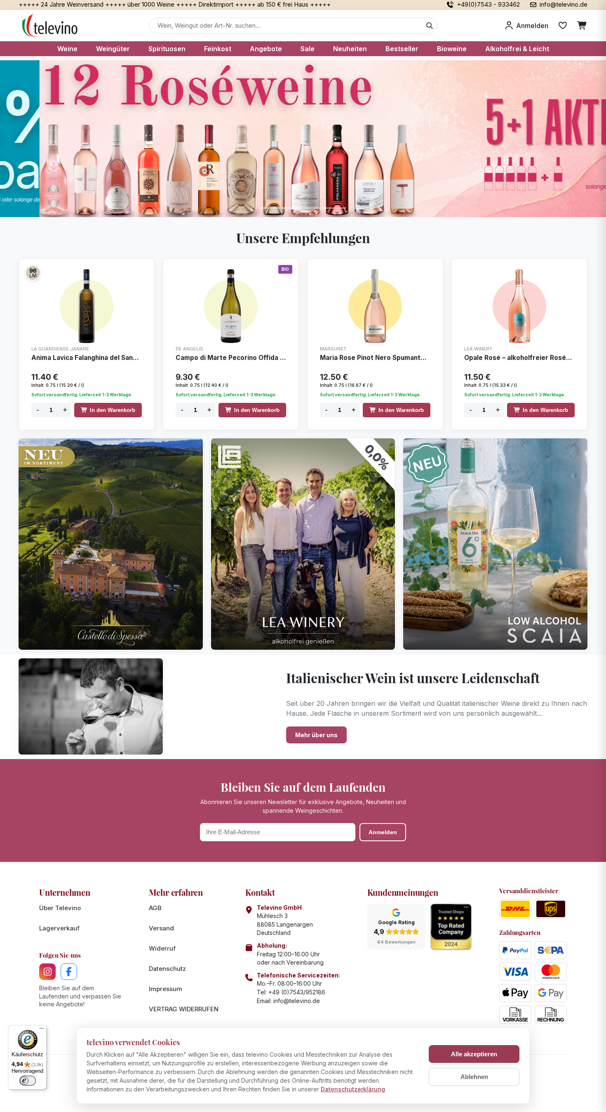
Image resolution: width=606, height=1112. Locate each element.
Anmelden (383, 832)
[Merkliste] (563, 25)
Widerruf (162, 948)
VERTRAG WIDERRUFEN (183, 1009)
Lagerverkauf (59, 928)
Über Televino (60, 908)
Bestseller (401, 49)
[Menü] (42, 1030)
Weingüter (113, 49)
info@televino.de (296, 1000)
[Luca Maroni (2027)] (33, 273)
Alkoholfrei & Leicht (517, 49)
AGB (155, 908)
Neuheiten (350, 49)
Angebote (266, 49)
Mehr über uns (316, 734)
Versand (161, 928)
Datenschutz (167, 968)
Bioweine (452, 49)
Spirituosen (167, 49)
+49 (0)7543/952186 (296, 992)
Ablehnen (474, 1076)
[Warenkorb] (582, 25)
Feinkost (217, 49)
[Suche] (429, 25)
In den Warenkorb (112, 410)
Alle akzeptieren (474, 1054)
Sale (308, 49)
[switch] (27, 1081)
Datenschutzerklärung (353, 1089)
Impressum (165, 989)
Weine (67, 49)
